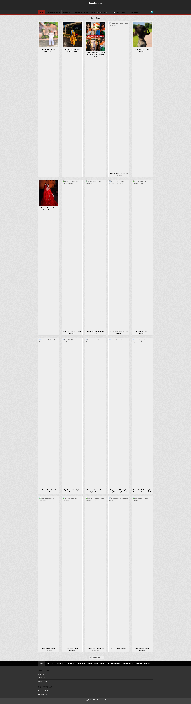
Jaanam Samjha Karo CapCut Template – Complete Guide (142, 491)
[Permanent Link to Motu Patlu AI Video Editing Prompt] (118, 255)
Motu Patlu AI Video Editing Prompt (119, 333)
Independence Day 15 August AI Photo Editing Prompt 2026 (95, 55)
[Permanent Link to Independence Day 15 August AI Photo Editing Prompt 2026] (95, 36)
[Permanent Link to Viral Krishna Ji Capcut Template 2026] (72, 34)
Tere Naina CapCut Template (72, 649)
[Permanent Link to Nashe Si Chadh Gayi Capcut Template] (72, 255)
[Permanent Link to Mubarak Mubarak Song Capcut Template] (48, 193)
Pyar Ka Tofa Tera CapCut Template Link (95, 649)
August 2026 (42, 674)
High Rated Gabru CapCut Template (72, 491)
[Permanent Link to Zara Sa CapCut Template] (118, 571)
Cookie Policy (70, 663)
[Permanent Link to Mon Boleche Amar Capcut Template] (118, 96)
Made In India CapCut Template (49, 491)
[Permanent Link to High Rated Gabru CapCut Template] (72, 413)
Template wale (95, 3)
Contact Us (66, 12)
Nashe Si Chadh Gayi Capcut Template (72, 333)
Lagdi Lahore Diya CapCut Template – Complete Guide (119, 491)
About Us (125, 12)
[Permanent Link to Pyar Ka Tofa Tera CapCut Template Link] (95, 571)
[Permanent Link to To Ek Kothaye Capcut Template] (142, 34)
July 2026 (41, 678)
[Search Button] (152, 12)
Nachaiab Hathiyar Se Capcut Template (49, 51)
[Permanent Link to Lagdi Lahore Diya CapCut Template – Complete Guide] (118, 413)
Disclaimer (134, 12)
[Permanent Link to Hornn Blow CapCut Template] (142, 255)
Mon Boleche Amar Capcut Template (119, 174)
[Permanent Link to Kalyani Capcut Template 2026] (95, 255)
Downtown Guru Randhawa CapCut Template (95, 491)
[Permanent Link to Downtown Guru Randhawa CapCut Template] (95, 413)
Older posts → (98, 657)
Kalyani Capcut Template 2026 (95, 333)
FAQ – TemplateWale (113, 663)
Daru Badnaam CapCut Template (142, 649)
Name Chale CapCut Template (48, 649)
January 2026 (42, 681)
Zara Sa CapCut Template (118, 648)
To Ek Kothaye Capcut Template (142, 51)
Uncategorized (43, 694)
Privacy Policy (114, 12)
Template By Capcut (53, 12)
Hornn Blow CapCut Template (142, 333)
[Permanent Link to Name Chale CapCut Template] (48, 571)
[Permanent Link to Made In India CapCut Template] (48, 413)
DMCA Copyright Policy (99, 12)
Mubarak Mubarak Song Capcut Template (48, 209)
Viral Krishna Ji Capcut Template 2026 (72, 51)
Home (41, 12)
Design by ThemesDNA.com (95, 702)
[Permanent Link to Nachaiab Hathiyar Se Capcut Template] (48, 34)
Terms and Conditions (81, 12)
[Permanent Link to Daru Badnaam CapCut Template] (142, 571)
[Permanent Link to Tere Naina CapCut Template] (72, 571)
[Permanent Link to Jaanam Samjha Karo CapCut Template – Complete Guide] (142, 413)
